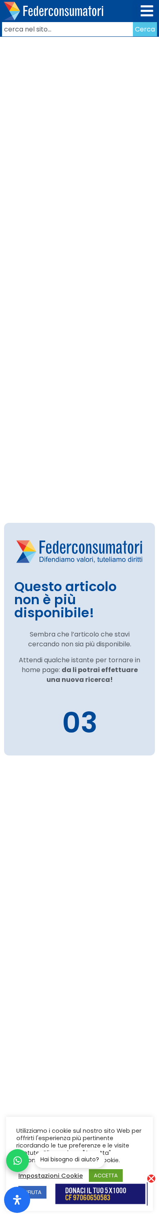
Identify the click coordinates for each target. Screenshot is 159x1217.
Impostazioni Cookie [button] (50, 1175)
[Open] (17, 1200)
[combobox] (67, 29)
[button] (147, 11)
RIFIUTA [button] (32, 1192)
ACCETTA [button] (106, 1175)
